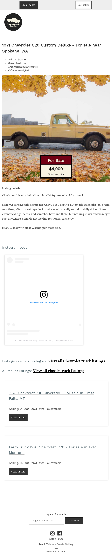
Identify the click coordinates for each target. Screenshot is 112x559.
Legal (56, 548)
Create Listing (65, 544)
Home (52, 538)
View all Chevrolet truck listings (76, 361)
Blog (60, 538)
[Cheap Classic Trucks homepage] (13, 30)
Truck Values (46, 544)
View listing (18, 417)
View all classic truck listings (58, 371)
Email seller (28, 4)
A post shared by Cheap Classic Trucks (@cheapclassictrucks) (44, 340)
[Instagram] (52, 533)
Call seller (83, 4)
